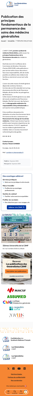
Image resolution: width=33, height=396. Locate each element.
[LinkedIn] (24, 368)
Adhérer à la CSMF (15, 207)
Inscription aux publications (16, 271)
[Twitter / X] (8, 368)
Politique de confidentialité (16, 377)
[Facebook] (13, 368)
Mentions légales (16, 374)
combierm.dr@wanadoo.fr (15, 152)
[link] (21, 386)
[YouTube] (19, 368)
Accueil (3, 41)
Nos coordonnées (16, 380)
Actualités (11, 41)
